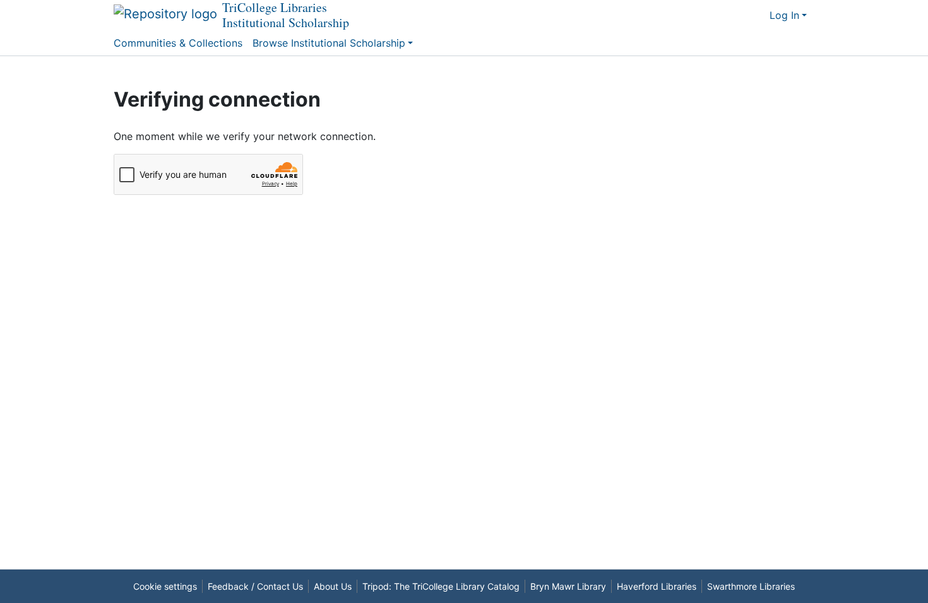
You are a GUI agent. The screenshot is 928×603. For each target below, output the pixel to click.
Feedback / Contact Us (255, 586)
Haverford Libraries (656, 586)
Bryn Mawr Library (568, 586)
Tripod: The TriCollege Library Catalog (441, 586)
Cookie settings (165, 586)
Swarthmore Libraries (751, 586)
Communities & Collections (178, 43)
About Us (333, 586)
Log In (784, 15)
